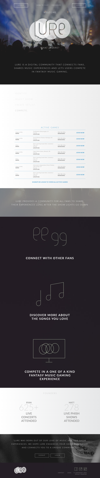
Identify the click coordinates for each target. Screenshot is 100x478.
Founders (56, 5)
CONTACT (61, 472)
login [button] (79, 5)
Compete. (21, 111)
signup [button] (21, 5)
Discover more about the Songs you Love (50, 317)
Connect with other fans (50, 258)
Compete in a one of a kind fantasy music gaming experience (50, 375)
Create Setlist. (25, 105)
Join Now (80, 133)
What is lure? (50, 48)
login (57, 455)
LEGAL (69, 472)
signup (42, 455)
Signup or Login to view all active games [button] (50, 182)
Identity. (21, 93)
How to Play (43, 5)
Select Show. (24, 99)
